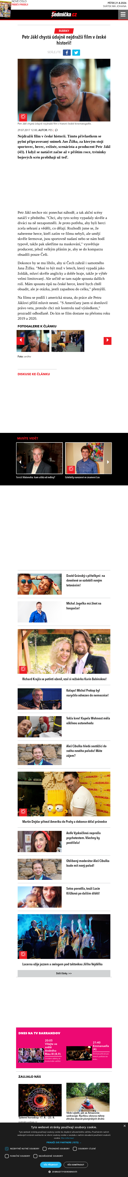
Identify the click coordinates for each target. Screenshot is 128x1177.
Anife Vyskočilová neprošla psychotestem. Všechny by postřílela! (83, 838)
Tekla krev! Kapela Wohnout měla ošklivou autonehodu (88, 721)
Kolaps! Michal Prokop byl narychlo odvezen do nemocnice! (87, 693)
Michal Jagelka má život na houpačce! (83, 606)
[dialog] (64, 1150)
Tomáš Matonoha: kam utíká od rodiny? (35, 477)
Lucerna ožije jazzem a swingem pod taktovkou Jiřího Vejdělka (62, 964)
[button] (64, 1142)
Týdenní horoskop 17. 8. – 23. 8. (36, 1118)
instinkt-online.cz (27, 1122)
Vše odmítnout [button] (75, 1164)
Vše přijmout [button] (51, 1164)
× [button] (124, 1126)
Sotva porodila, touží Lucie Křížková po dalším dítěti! (83, 891)
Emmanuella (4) (101, 1046)
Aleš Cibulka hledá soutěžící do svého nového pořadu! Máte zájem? (86, 751)
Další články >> (64, 973)
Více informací (67, 1138)
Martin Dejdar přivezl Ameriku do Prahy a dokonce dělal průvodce (64, 822)
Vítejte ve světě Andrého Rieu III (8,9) (53, 1047)
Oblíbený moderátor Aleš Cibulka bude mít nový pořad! (87, 863)
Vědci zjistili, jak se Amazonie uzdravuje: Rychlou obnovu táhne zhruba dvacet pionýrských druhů (85, 1116)
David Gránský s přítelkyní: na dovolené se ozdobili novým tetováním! (85, 580)
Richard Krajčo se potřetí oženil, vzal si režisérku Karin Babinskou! (64, 679)
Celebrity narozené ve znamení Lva (82, 477)
